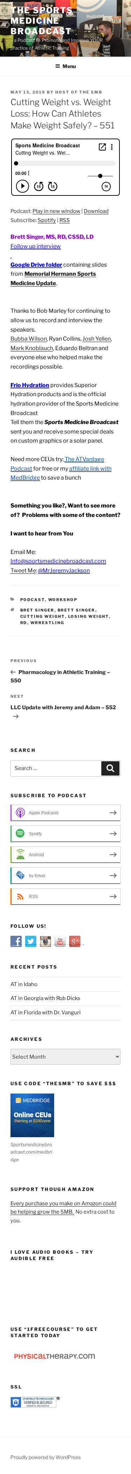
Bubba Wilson (28, 338)
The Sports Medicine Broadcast (41, 20)
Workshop (63, 599)
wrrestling (47, 622)
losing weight (88, 616)
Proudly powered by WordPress (45, 1457)
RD (23, 622)
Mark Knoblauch (31, 348)
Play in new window (56, 211)
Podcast (32, 599)
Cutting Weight (42, 616)
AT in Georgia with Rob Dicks (45, 998)
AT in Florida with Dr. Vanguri (45, 1012)
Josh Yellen (96, 338)
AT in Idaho (23, 984)
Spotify (47, 220)
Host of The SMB (78, 92)
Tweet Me (23, 570)
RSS (64, 220)
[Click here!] (11, 255)
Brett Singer (76, 610)
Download (96, 211)
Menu (69, 66)
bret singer (37, 610)
